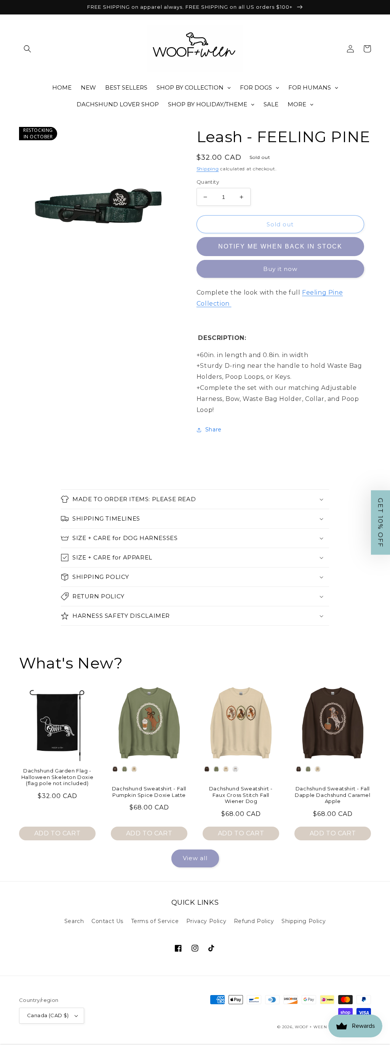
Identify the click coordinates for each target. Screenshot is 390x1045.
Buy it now (280, 269)
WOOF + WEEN (311, 1026)
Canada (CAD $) (48, 1015)
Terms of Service (155, 921)
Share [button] (213, 429)
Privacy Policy (206, 921)
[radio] (115, 769)
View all (195, 858)
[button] (27, 48)
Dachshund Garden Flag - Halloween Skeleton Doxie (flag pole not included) (57, 777)
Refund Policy (254, 921)
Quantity (208, 182)
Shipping (208, 168)
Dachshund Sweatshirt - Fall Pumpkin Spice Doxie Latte (149, 791)
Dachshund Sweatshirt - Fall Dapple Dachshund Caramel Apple (332, 795)
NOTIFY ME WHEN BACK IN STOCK (280, 247)
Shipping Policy (303, 921)
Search (74, 921)
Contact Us (107, 921)
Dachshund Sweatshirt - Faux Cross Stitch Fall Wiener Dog (241, 795)
